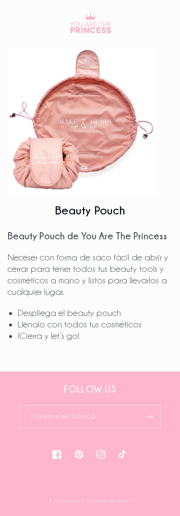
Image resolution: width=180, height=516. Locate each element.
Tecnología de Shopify (109, 501)
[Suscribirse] (149, 416)
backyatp (75, 501)
